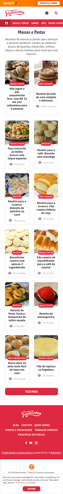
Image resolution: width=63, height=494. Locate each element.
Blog (16, 425)
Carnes (35, 23)
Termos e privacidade (18, 430)
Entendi (31, 488)
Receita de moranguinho (45, 315)
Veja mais (31, 391)
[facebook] (26, 442)
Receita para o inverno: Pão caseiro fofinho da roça (46, 208)
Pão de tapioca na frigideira (46, 368)
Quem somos (42, 425)
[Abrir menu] (47, 13)
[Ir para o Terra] (10, 3)
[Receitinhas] (15, 13)
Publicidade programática (17, 452)
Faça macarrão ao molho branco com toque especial (17, 153)
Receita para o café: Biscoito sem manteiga (46, 153)
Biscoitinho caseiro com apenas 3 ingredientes (17, 262)
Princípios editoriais (31, 434)
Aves (43, 23)
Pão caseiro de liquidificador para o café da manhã (46, 262)
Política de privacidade (25, 482)
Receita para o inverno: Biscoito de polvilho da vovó (17, 208)
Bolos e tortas (21, 23)
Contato (27, 425)
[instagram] (36, 442)
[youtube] (30, 443)
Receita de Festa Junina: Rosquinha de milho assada (17, 315)
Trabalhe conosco (46, 430)
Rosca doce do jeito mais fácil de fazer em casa (17, 368)
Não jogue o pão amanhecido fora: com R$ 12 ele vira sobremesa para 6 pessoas (17, 98)
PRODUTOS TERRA (48, 3)
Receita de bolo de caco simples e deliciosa (46, 97)
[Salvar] (26, 64)
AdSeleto (55, 452)
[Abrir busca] (56, 13)
